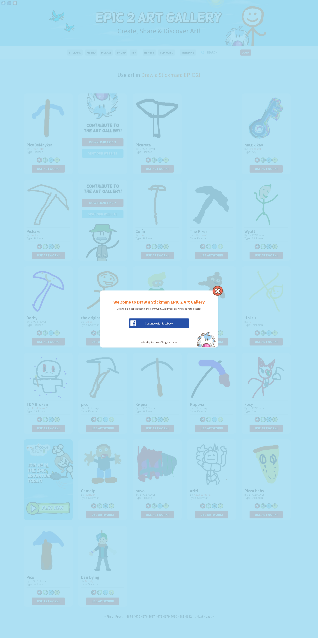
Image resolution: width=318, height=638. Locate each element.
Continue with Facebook (159, 323)
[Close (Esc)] (217, 290)
